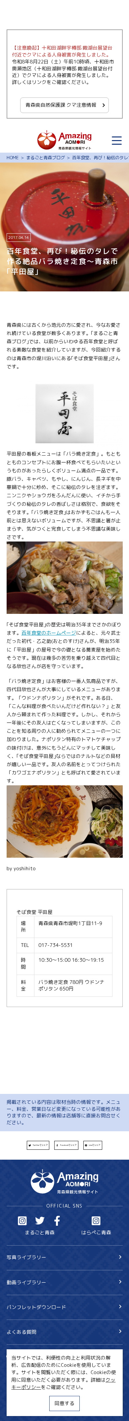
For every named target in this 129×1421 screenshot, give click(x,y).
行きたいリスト (33, 1367)
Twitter (40, 1221)
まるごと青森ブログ (45, 157)
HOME (13, 157)
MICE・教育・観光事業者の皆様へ (44, 1384)
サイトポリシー (24, 1395)
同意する (64, 1403)
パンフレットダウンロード (36, 1307)
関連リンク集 (21, 1407)
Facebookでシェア (68, 1145)
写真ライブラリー (26, 1257)
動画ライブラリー (26, 1282)
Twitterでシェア (40, 1145)
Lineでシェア (94, 1145)
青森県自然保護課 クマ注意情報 (60, 104)
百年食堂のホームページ (49, 632)
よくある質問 (21, 1331)
